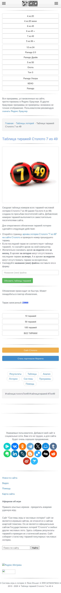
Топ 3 (30, 72)
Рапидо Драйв (30, 57)
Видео (5, 483)
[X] (37, 446)
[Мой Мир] (45, 446)
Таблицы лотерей (25, 123)
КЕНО (30, 83)
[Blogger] (30, 453)
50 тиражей (30, 321)
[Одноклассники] (22, 446)
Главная (9, 123)
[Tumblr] (53, 446)
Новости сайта (9, 477)
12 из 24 (30, 47)
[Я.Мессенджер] (7, 446)
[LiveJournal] (22, 453)
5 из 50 (30, 62)
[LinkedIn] (14, 453)
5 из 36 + (30, 40)
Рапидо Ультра (30, 78)
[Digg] (45, 453)
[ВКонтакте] (14, 446)
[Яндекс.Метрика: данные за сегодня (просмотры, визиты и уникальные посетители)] (11, 564)
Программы (45, 378)
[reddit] (53, 453)
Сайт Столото (30, 350)
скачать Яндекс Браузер (14, 111)
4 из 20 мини (30, 20)
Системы (28, 378)
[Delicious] (37, 453)
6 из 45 (30, 25)
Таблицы (32, 373)
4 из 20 (30, 15)
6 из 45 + (30, 30)
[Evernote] (7, 453)
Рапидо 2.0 (30, 52)
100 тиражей (30, 327)
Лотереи (13, 378)
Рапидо (30, 88)
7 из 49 (30, 35)
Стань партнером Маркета (31, 358)
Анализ (46, 373)
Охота (30, 67)
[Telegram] (30, 446)
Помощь (30, 383)
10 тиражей (30, 315)
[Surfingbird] (34, 461)
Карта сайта (8, 493)
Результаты (15, 373)
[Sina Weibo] (26, 461)
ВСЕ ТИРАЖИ (30, 333)
